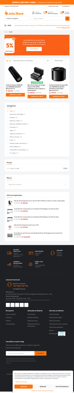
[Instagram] (12, 305)
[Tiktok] (17, 305)
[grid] (7, 61)
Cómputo (12, 117)
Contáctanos (31, 314)
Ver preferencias (62, 386)
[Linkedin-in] (26, 305)
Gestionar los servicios (21, 381)
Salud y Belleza (14, 146)
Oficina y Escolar (14, 137)
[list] (10, 61)
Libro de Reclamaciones (53, 332)
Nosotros (10, 374)
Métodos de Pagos (33, 317)
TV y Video (13, 153)
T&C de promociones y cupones (58, 324)
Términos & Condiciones (56, 327)
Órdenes (8, 321)
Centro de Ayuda (54, 314)
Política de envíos (33, 321)
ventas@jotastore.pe (19, 289)
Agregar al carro (15, 94)
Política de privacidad (21, 361)
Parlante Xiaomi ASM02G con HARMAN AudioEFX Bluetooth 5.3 (14, 86)
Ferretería (13, 127)
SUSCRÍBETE (40, 353)
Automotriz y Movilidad (16, 114)
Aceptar (24, 386)
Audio (11, 111)
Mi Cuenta (9, 317)
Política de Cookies (36, 390)
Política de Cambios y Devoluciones (34, 325)
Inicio (6, 32)
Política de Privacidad (47, 390)
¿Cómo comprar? (11, 314)
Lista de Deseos (10, 324)
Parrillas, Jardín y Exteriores (18, 143)
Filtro (65, 168)
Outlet (11, 140)
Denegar (43, 386)
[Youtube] (22, 305)
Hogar (11, 130)
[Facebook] (8, 305)
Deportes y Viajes (15, 121)
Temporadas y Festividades (18, 150)
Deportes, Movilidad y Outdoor (18, 124)
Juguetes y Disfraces (16, 133)
